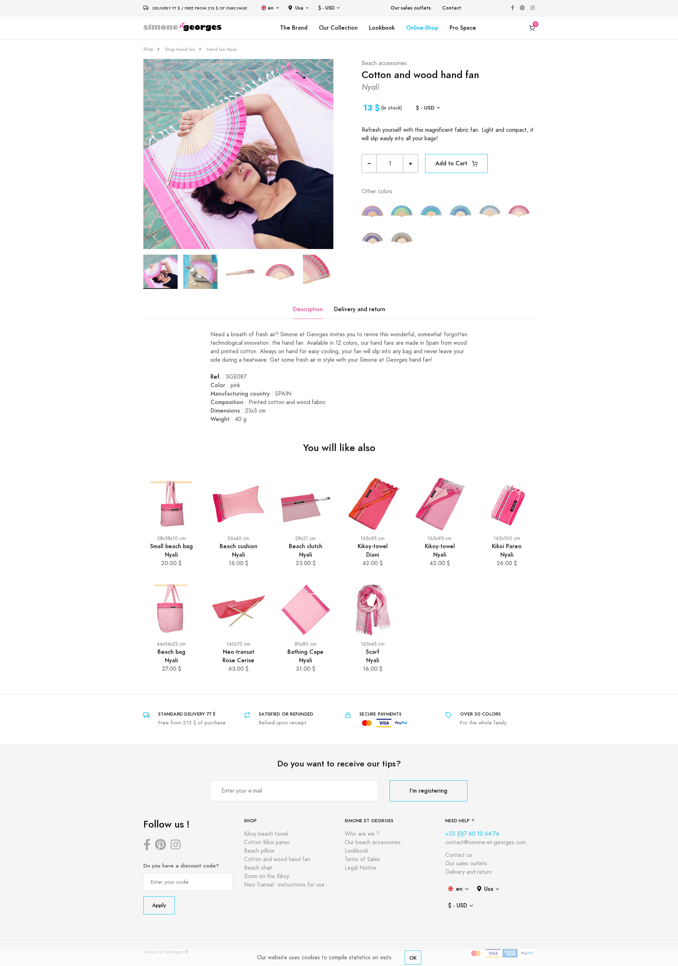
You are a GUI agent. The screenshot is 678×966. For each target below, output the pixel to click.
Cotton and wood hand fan (277, 859)
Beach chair (258, 868)
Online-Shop (422, 28)
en (271, 8)
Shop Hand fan (180, 49)
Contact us (458, 855)
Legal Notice (360, 868)
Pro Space (463, 28)
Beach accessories (384, 63)
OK (413, 957)
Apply (159, 905)
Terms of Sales (362, 859)
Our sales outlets (411, 8)
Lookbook (382, 28)
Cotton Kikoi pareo (267, 842)
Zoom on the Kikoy (266, 876)
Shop (148, 49)
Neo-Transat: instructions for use (284, 885)
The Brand (294, 28)
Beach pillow (259, 851)
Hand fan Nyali (222, 49)
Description (308, 309)
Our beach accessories (372, 842)
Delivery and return (359, 309)
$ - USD (326, 8)
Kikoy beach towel (266, 834)
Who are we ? (362, 834)
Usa (299, 8)
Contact (451, 8)
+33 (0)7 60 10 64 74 (472, 834)
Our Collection (338, 28)
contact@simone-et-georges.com (485, 842)
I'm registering (428, 791)
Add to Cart (452, 163)
